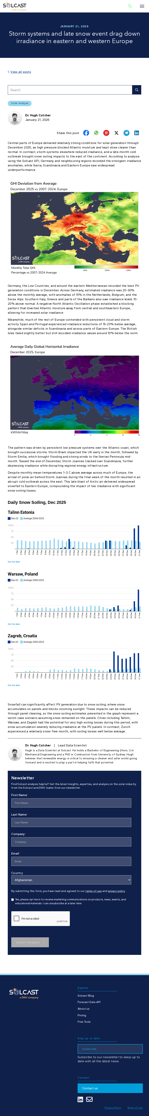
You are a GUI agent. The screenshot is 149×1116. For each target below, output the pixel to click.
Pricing (82, 1015)
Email (16, 853)
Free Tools (84, 1021)
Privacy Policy (113, 1107)
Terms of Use (135, 1107)
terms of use (93, 891)
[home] (14, 6)
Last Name (19, 814)
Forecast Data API (89, 1002)
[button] (142, 6)
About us (83, 1008)
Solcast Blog (86, 995)
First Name (20, 795)
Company (18, 834)
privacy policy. (116, 891)
